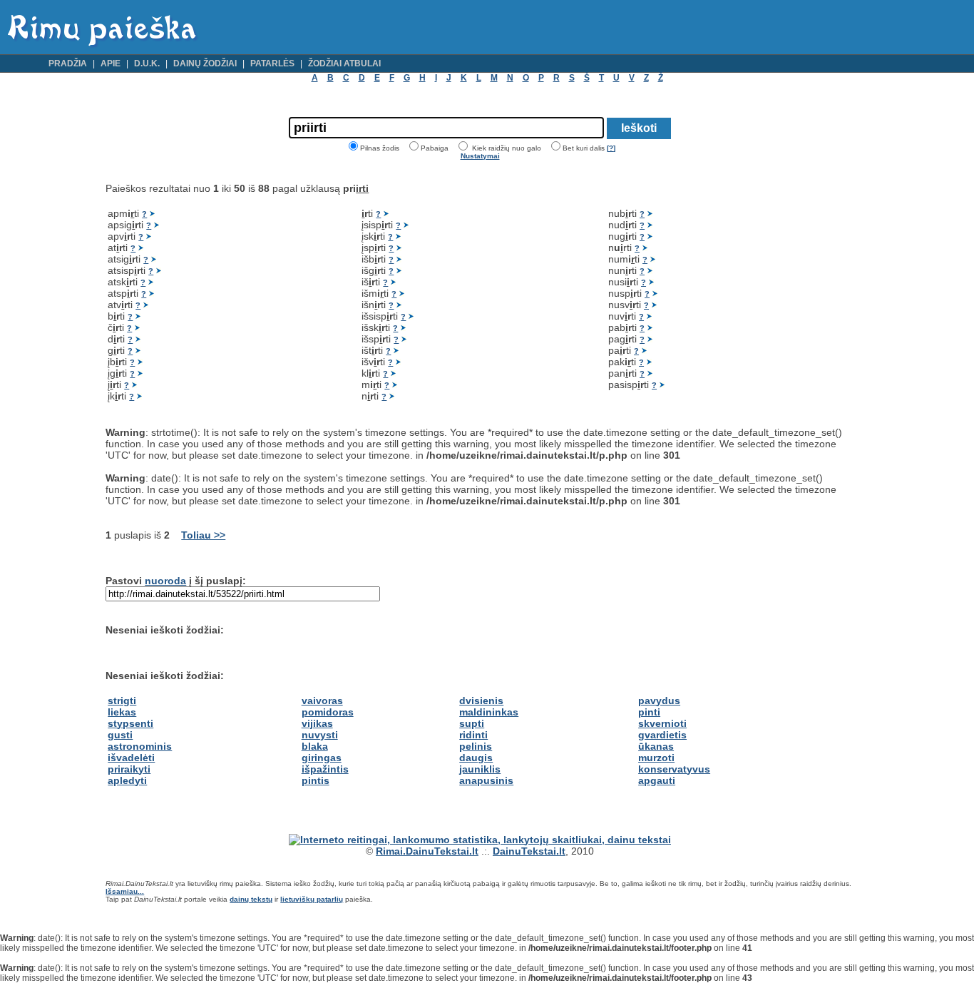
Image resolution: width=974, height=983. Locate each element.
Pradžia (67, 63)
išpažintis (325, 769)
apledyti (127, 780)
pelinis (475, 746)
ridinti (473, 734)
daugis (476, 757)
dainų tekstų (251, 899)
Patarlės (272, 63)
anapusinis (486, 780)
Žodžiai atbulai (344, 63)
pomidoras (328, 712)
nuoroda (165, 580)
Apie (111, 63)
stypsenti (130, 723)
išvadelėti (131, 757)
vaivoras (322, 700)
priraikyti (129, 769)
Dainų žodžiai (205, 63)
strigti (122, 700)
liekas (122, 712)
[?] (611, 148)
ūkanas (656, 746)
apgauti (656, 780)
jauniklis (480, 769)
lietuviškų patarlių (311, 899)
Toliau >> (203, 535)
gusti (120, 734)
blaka (315, 746)
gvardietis (662, 734)
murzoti (656, 757)
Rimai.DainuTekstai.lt (427, 851)
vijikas (317, 723)
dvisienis (481, 700)
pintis (315, 780)
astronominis (140, 746)
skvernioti (662, 723)
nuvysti (320, 734)
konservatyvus (674, 769)
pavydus (659, 700)
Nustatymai (480, 156)
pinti (649, 712)
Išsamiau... (125, 891)
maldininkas (488, 712)
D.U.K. (147, 63)
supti (471, 723)
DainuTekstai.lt (529, 851)
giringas (322, 757)
